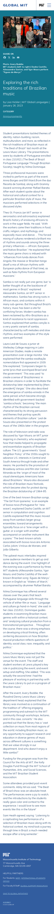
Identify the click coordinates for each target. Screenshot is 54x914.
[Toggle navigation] (49, 5)
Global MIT (15, 5)
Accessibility (7, 902)
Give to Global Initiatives (15, 893)
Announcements (12, 116)
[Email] (18, 58)
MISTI (18, 878)
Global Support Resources (34, 886)
